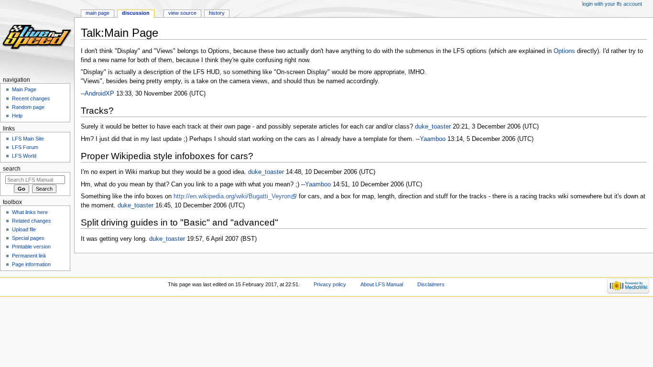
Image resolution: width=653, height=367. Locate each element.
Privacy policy (330, 284)
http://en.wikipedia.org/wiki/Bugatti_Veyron (232, 196)
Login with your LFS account (612, 4)
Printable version (31, 246)
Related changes (31, 221)
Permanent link (29, 256)
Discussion (136, 13)
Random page (28, 107)
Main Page (24, 89)
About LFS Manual (381, 284)
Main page (97, 13)
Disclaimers (431, 284)
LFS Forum (25, 147)
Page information (31, 264)
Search (12, 169)
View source (182, 13)
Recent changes (31, 98)
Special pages (28, 238)
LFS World (24, 156)
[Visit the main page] (37, 37)
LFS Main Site (28, 138)
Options (564, 51)
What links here (30, 212)
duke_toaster (433, 126)
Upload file (24, 229)
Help (17, 116)
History (217, 13)
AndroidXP (99, 93)
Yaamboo (433, 139)
